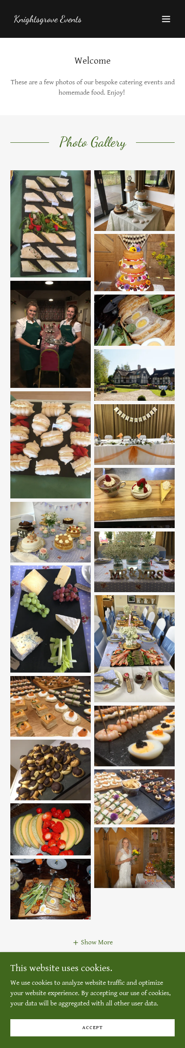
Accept (92, 1027)
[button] (166, 19)
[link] (48, 20)
